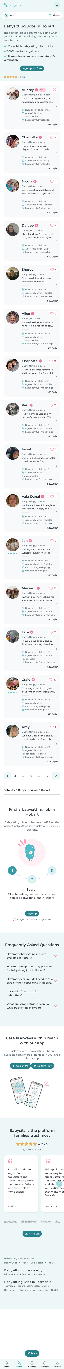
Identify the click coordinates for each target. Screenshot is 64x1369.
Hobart (21, 1285)
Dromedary (40, 1274)
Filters (56, 15)
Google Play (44, 1065)
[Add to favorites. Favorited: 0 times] (54, 89)
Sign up (32, 913)
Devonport (10, 1290)
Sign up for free (32, 68)
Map (34, 1353)
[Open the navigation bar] (57, 5)
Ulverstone (25, 1290)
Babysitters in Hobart (43, 1262)
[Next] (56, 776)
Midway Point (12, 1274)
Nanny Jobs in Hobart (16, 1262)
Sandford (27, 1274)
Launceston (33, 1285)
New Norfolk (52, 1290)
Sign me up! (32, 1233)
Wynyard (38, 1290)
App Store (22, 1065)
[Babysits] (12, 4)
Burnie (46, 1285)
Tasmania (9, 1285)
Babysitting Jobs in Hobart (19, 1258)
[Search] (6, 15)
